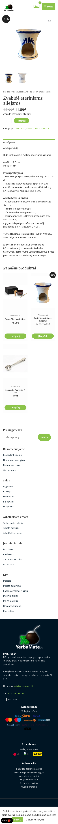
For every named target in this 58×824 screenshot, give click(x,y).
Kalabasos (8, 554)
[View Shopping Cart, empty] (37, 6)
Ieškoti (44, 437)
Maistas (7, 580)
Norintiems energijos (14, 459)
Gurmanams (9, 470)
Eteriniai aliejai (10, 595)
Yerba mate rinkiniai (13, 522)
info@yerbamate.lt (23, 686)
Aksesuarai (8, 564)
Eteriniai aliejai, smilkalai (37, 128)
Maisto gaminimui (12, 585)
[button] (50, 21)
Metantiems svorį (12, 465)
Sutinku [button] (17, 819)
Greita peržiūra (15, 308)
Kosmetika (8, 610)
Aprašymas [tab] (9, 142)
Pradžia (6, 91)
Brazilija (7, 491)
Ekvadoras (8, 496)
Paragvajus (9, 501)
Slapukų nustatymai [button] (35, 819)
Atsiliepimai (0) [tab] (10, 147)
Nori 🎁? (6, 820)
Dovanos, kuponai (12, 605)
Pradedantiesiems (12, 454)
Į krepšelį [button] (15, 335)
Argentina (8, 486)
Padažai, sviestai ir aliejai (15, 590)
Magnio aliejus (10, 600)
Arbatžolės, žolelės (12, 532)
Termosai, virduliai (12, 559)
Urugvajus (8, 506)
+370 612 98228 (16, 693)
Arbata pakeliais (11, 527)
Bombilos (8, 549)
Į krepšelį (21, 120)
